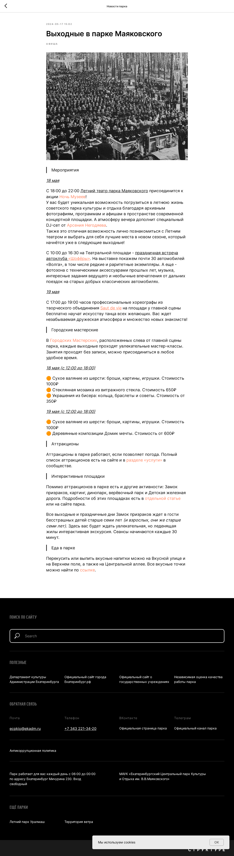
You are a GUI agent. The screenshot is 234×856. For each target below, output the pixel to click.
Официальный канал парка (195, 728)
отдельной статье (163, 498)
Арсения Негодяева (86, 225)
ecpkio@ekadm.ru (25, 728)
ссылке (87, 570)
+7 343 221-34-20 (80, 728)
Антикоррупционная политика (33, 750)
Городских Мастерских (73, 340)
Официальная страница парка (143, 728)
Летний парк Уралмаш (27, 822)
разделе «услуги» (144, 460)
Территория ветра (78, 822)
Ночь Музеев (72, 196)
